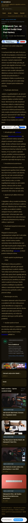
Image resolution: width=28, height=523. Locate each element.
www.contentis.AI (17, 511)
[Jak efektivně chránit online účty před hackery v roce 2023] (14, 460)
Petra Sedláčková (13, 344)
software (18, 132)
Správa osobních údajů (11, 19)
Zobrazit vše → (23, 389)
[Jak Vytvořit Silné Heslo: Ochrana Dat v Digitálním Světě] (14, 406)
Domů (4, 13)
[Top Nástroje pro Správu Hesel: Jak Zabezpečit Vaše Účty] (14, 433)
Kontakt (22, 13)
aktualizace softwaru (15, 136)
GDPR (24, 511)
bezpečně (5, 334)
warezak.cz (7, 2)
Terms (3, 514)
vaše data (17, 251)
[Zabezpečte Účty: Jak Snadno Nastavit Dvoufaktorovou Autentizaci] (14, 489)
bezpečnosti (19, 117)
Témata (16, 13)
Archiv (9, 13)
